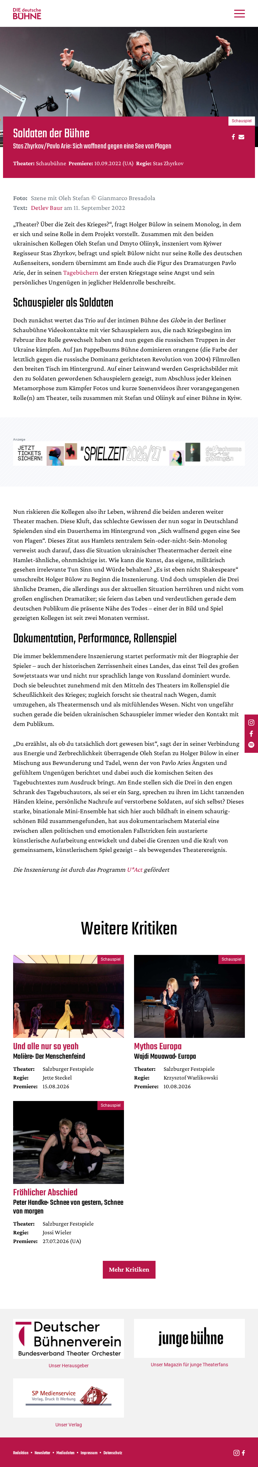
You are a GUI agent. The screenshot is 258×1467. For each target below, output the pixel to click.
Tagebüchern (80, 272)
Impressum (89, 1453)
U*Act (134, 869)
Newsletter (42, 1453)
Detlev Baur (46, 207)
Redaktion (21, 1453)
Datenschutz (112, 1453)
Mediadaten (65, 1453)
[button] (232, 136)
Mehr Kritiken (129, 1269)
